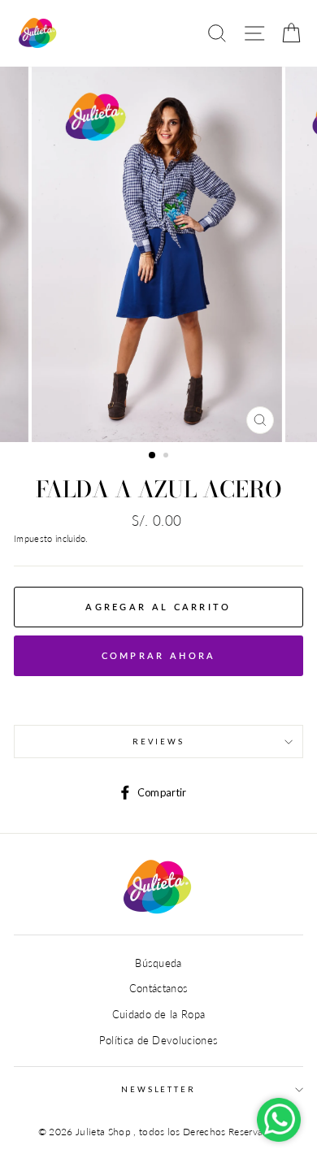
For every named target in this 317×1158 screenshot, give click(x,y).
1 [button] (153, 456)
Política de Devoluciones (159, 1040)
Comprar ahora (159, 655)
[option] (158, 254)
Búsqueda (158, 962)
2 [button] (167, 457)
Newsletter (158, 1089)
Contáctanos (159, 988)
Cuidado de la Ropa (159, 1014)
